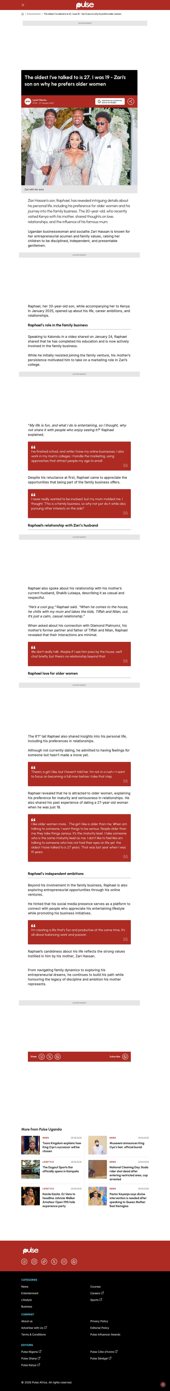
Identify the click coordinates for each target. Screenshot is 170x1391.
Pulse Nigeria (29, 1351)
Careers (95, 1293)
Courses (95, 1286)
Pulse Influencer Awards (105, 1334)
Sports (94, 1300)
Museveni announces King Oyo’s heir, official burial (127, 1145)
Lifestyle (48, 1162)
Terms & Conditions (33, 1334)
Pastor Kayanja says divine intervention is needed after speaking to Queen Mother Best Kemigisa (128, 1200)
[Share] (131, 101)
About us (26, 1321)
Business (26, 1306)
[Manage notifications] (163, 1384)
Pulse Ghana (29, 1358)
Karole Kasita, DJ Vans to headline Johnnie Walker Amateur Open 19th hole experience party (58, 1200)
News (45, 1138)
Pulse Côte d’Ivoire (102, 1351)
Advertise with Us (32, 1327)
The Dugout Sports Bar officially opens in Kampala (60, 1169)
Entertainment (34, 14)
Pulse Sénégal (99, 1358)
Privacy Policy (99, 1321)
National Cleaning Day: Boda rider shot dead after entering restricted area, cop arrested (129, 1173)
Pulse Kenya (28, 1365)
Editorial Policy (99, 1327)
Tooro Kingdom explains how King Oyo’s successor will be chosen (61, 1147)
